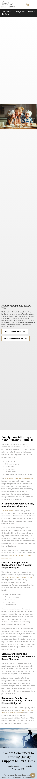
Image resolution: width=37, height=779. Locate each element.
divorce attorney (8, 511)
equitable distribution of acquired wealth (19, 577)
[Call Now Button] (32, 775)
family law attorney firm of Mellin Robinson (20, 478)
